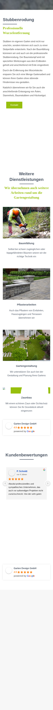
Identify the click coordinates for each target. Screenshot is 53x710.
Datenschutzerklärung (13, 679)
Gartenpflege (9, 639)
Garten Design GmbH (25, 424)
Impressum (8, 672)
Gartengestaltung (11, 645)
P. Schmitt (22, 471)
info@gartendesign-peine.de (23, 618)
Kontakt (6, 666)
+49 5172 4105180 (15, 613)
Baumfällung (8, 632)
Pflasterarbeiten (10, 652)
